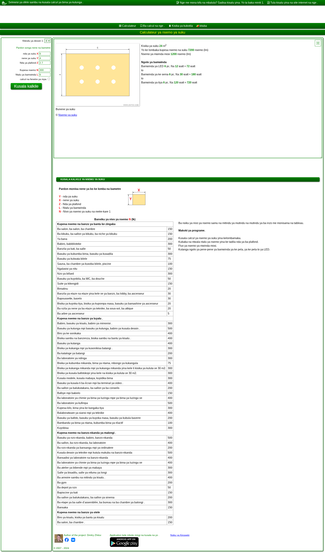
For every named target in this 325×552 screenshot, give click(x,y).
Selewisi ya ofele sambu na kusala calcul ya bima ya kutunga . (45, 2)
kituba (203, 25)
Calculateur (129, 25)
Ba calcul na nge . (154, 25)
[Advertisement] (102, 14)
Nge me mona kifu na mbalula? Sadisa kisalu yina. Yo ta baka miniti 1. (222, 2)
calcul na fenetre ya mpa (33, 79)
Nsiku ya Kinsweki (179, 535)
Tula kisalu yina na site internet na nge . (294, 2)
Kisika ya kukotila (182, 25)
